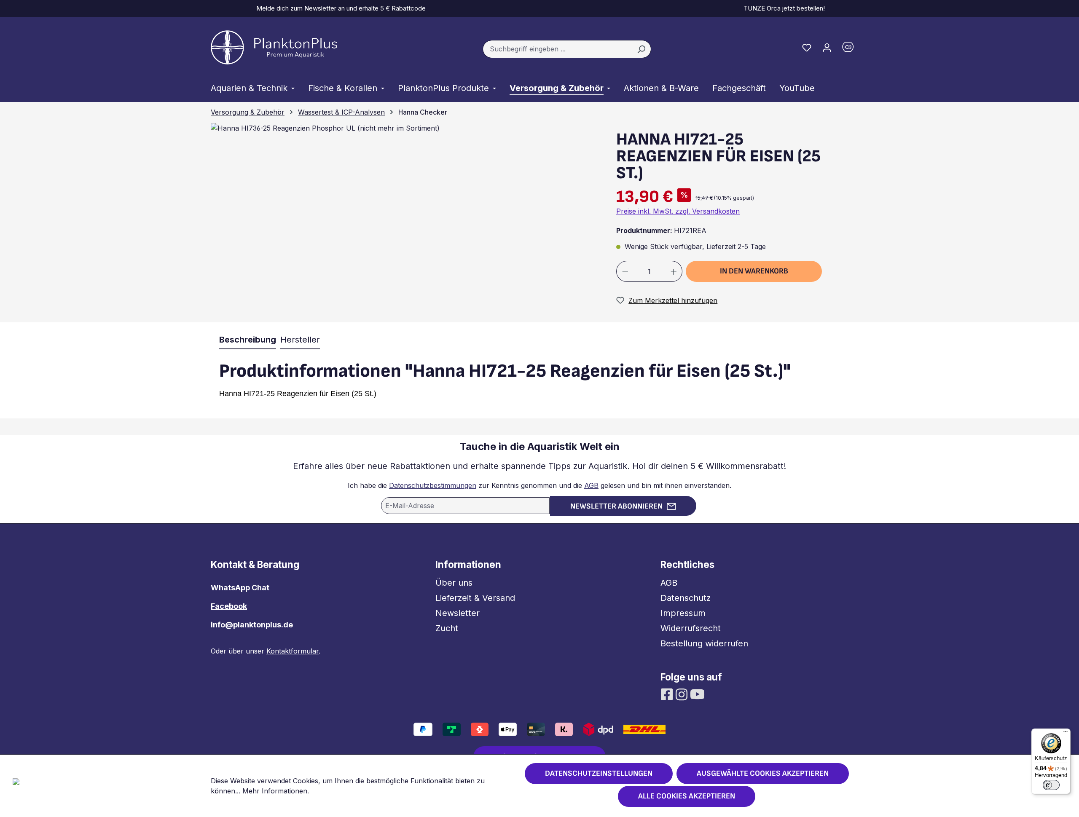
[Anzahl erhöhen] (674, 271)
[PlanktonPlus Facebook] (667, 693)
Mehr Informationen (274, 791)
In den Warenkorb (754, 271)
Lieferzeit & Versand (475, 598)
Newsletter (457, 613)
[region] (402, 222)
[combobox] (557, 49)
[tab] (247, 340)
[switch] (1051, 785)
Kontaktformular (292, 651)
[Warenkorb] (852, 49)
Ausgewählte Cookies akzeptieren (763, 773)
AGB (591, 485)
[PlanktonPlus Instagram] (682, 693)
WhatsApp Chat (240, 587)
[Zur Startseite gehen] (274, 47)
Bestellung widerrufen (704, 643)
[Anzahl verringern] (625, 271)
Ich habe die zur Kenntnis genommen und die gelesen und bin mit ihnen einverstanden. (539, 485)
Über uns (453, 583)
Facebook (229, 606)
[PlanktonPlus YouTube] (697, 693)
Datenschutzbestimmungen (432, 485)
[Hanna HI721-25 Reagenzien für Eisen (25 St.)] (325, 128)
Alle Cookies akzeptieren (686, 796)
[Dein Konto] (827, 47)
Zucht (446, 628)
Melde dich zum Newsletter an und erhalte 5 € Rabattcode (339, 8)
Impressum (683, 613)
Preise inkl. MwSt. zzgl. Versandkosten (678, 211)
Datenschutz (685, 598)
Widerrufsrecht (690, 628)
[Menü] (1065, 734)
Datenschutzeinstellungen (598, 773)
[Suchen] (641, 49)
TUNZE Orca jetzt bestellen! (782, 8)
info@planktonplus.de (252, 624)
